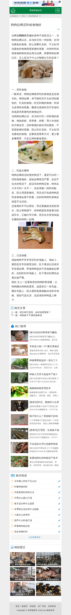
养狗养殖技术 (33, 16)
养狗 (23, 16)
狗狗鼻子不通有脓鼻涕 (31, 315)
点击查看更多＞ (35, 537)
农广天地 (42, 606)
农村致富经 (14, 16)
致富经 (25, 606)
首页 (17, 606)
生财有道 (52, 606)
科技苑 (33, 606)
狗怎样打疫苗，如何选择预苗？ (35, 312)
